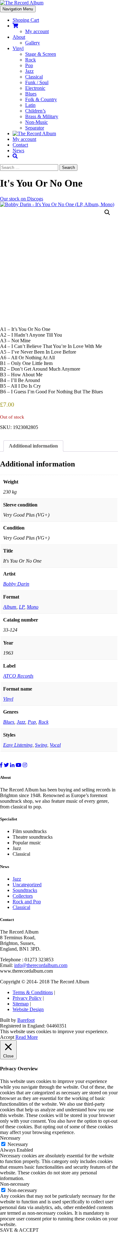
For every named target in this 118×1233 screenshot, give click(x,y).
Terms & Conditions (33, 992)
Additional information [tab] (33, 446)
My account (37, 31)
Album (9, 607)
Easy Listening (17, 745)
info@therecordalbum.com (40, 965)
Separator (34, 127)
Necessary (18, 1144)
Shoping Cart (26, 20)
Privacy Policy (27, 998)
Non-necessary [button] (15, 1184)
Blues (31, 93)
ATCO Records (18, 676)
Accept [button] (7, 1037)
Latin (30, 105)
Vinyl (18, 48)
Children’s (35, 110)
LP (21, 607)
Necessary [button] (10, 1138)
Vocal (55, 745)
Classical (34, 76)
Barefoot (26, 1020)
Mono (32, 607)
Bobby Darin (16, 584)
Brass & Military (41, 116)
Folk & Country (41, 99)
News (18, 150)
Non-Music (36, 122)
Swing (41, 745)
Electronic (35, 88)
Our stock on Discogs (21, 198)
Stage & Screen (40, 54)
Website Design (28, 1009)
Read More (26, 1037)
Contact (20, 145)
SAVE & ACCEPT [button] (19, 1230)
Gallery (32, 42)
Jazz (29, 71)
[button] (107, 212)
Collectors (23, 896)
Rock (30, 59)
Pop (29, 65)
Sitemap (21, 1003)
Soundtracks (25, 890)
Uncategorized (27, 884)
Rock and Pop (27, 901)
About (19, 37)
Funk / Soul (36, 82)
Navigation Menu (18, 9)
